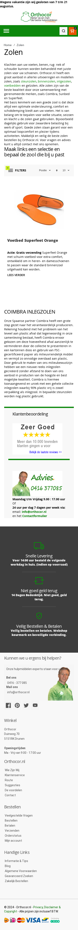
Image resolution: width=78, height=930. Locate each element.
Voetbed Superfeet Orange (32, 240)
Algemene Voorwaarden (21, 871)
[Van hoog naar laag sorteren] (57, 170)
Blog (8, 866)
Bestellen (11, 820)
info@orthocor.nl (34, 512)
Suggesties (12, 785)
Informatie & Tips (16, 861)
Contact (10, 795)
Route (9, 780)
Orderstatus (13, 835)
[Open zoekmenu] (63, 31)
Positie (43, 170)
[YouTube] (35, 705)
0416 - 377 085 (17, 682)
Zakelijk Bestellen (16, 881)
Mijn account (13, 840)
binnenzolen (46, 81)
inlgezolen (64, 81)
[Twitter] (26, 705)
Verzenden (12, 830)
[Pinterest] (17, 705)
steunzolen (28, 81)
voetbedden (12, 85)
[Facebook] (8, 705)
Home (8, 45)
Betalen (10, 825)
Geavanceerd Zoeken (19, 876)
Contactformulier (34, 516)
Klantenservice (15, 775)
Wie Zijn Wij (12, 770)
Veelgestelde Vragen (19, 815)
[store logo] (39, 16)
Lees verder (16, 275)
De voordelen (13, 790)
